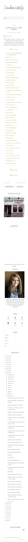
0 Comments (6, 182)
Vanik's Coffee (10, 153)
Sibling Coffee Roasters (12, 140)
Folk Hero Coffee (10, 82)
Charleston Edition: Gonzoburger (15, 415)
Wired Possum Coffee (11, 163)
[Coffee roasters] (8, 36)
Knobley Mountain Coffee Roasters (14, 102)
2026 (8, 356)
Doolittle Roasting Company (13, 77)
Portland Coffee (10, 130)
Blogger (14, 266)
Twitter (15, 319)
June (9, 387)
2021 (8, 366)
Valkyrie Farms (10, 150)
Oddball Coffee (10, 125)
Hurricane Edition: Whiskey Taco (15, 442)
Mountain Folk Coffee (11, 115)
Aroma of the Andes (11, 53)
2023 (8, 362)
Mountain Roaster (10, 117)
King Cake (10, 455)
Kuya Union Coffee (11, 105)
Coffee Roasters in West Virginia (15, 439)
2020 (8, 368)
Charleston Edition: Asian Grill (14, 484)
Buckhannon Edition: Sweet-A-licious (16, 398)
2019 (8, 370)
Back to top (21, 539)
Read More (15, 307)
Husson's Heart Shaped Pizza (14, 460)
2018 (8, 372)
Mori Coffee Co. (10, 112)
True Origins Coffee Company (13, 148)
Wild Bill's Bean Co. (11, 161)
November (10, 377)
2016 (8, 505)
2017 (8, 503)
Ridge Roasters (10, 138)
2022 (8, 364)
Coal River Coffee (10, 72)
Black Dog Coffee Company (12, 60)
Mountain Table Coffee (12, 120)
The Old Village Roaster (12, 128)
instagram (22, 319)
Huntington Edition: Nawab (14, 449)
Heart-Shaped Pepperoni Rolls (14, 452)
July (9, 385)
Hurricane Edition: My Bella (14, 492)
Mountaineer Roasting (11, 122)
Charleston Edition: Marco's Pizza (15, 474)
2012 (8, 514)
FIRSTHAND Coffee (11, 80)
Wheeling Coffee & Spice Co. (13, 158)
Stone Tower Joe (10, 145)
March (9, 394)
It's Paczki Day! (11, 457)
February (10, 396)
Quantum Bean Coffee (11, 133)
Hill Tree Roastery (10, 100)
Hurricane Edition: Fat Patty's (14, 489)
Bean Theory (9, 57)
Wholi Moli (10, 472)
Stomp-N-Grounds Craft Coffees (14, 143)
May (9, 389)
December (10, 375)
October (9, 379)
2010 (8, 518)
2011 (7, 516)
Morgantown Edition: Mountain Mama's (16, 412)
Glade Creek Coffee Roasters (13, 88)
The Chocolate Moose (11, 70)
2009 (8, 520)
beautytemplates (16, 537)
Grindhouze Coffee (11, 97)
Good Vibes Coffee (11, 85)
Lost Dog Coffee (10, 110)
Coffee (14, 25)
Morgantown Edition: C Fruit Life (15, 405)
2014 (8, 510)
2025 (8, 358)
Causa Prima (9, 65)
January (9, 501)
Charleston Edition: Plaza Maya (14, 481)
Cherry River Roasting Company (14, 67)
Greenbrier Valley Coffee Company (14, 94)
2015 (8, 508)
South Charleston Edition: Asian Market (16, 499)
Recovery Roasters (10, 135)
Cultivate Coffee (10, 75)
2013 (8, 512)
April (9, 391)
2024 (8, 360)
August (9, 383)
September (10, 381)
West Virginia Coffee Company (13, 156)
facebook (8, 319)
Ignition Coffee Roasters (12, 107)
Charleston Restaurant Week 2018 (15, 487)
